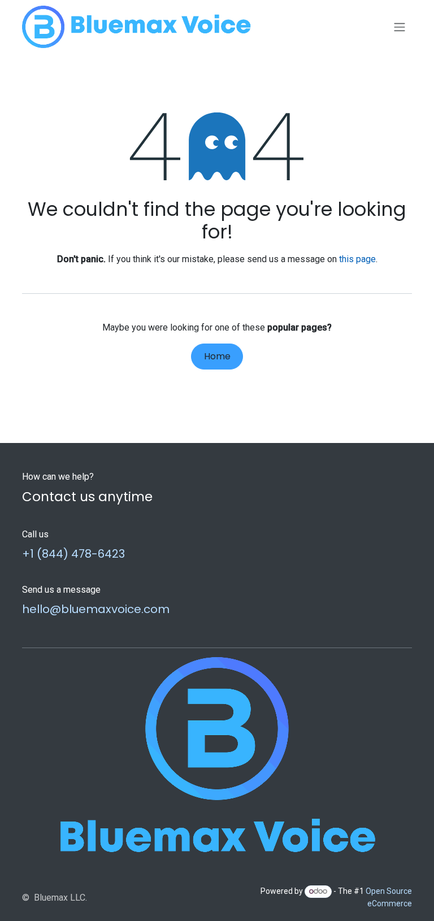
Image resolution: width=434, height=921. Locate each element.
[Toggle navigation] (399, 27)
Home (217, 356)
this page (357, 259)
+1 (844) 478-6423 (73, 554)
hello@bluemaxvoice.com (96, 609)
